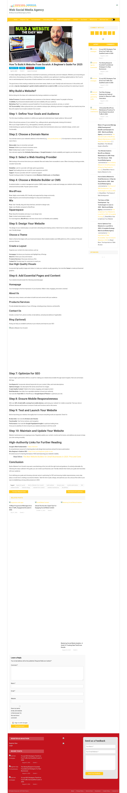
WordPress (65, 487)
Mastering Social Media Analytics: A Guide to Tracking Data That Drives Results (72, 645)
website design (26, 487)
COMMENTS (110, 44)
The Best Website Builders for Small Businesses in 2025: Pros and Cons (52, 457)
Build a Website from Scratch (36, 485)
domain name (60, 485)
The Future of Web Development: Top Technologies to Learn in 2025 (106, 188)
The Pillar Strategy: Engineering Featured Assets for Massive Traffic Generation (107, 95)
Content (75, 19)
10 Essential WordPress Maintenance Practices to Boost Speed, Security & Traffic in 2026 (107, 111)
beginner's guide (20, 485)
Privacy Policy (79, 791)
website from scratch (39, 487)
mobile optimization (72, 485)
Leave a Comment (32, 71)
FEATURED (30, 68)
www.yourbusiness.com (54, 138)
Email (13, 691)
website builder (15, 487)
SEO (82, 485)
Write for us (93, 19)
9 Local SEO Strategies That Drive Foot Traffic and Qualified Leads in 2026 (107, 51)
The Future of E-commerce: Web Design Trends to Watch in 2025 (76, 491)
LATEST (95, 44)
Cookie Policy (106, 791)
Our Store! (84, 19)
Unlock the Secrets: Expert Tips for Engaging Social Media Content (46, 507)
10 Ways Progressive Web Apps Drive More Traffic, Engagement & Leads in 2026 (20, 508)
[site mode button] (113, 20)
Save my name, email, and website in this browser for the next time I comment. (16, 713)
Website (13, 698)
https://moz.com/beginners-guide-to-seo (40, 451)
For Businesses (35, 19)
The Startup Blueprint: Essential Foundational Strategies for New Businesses (106, 66)
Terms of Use (89, 791)
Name (13, 683)
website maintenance (53, 487)
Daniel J (22, 71)
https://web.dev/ (33, 446)
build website (50, 485)
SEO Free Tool (104, 19)
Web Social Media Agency (26, 10)
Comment (14, 665)
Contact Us (115, 791)
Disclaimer (98, 791)
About (72, 791)
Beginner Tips (24, 19)
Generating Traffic (48, 19)
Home (15, 19)
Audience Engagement (63, 19)
